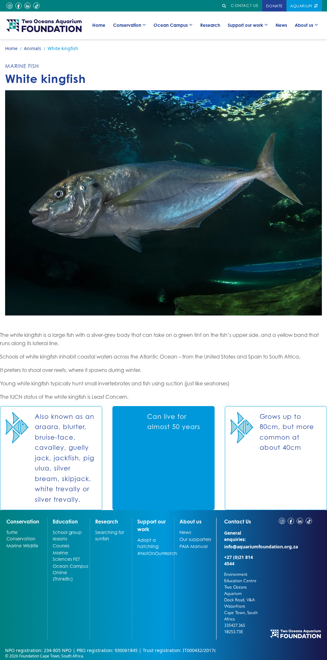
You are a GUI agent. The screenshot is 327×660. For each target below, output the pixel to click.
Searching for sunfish (109, 535)
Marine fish (22, 66)
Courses (61, 545)
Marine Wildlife (22, 545)
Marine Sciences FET (66, 556)
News (281, 25)
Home (98, 25)
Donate (274, 6)
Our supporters (195, 539)
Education (65, 521)
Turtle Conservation (20, 535)
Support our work (245, 25)
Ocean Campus (171, 25)
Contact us (244, 5)
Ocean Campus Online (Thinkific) (70, 572)
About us (304, 25)
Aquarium (301, 6)
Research (210, 25)
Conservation (127, 25)
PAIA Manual (193, 546)
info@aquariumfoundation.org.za (261, 547)
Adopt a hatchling (147, 543)
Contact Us (242, 521)
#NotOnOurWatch (155, 553)
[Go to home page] (44, 25)
